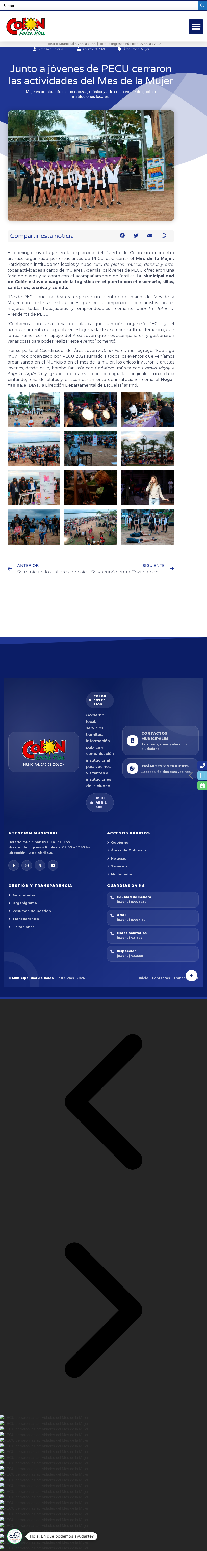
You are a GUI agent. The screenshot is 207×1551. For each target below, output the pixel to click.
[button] (196, 26)
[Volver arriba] (191, 975)
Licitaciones (23, 927)
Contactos (161, 978)
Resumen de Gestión (31, 911)
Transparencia (25, 919)
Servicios (119, 866)
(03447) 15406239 (131, 902)
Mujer (145, 49)
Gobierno (119, 842)
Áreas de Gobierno (128, 850)
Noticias (118, 858)
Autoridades (24, 895)
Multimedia (121, 874)
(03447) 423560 (130, 956)
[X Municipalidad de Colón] (40, 865)
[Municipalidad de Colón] (43, 752)
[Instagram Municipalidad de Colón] (26, 865)
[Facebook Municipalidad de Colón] (13, 865)
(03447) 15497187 (131, 920)
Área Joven (131, 49)
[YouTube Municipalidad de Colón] (53, 865)
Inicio (143, 978)
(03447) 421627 (129, 938)
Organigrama (24, 903)
